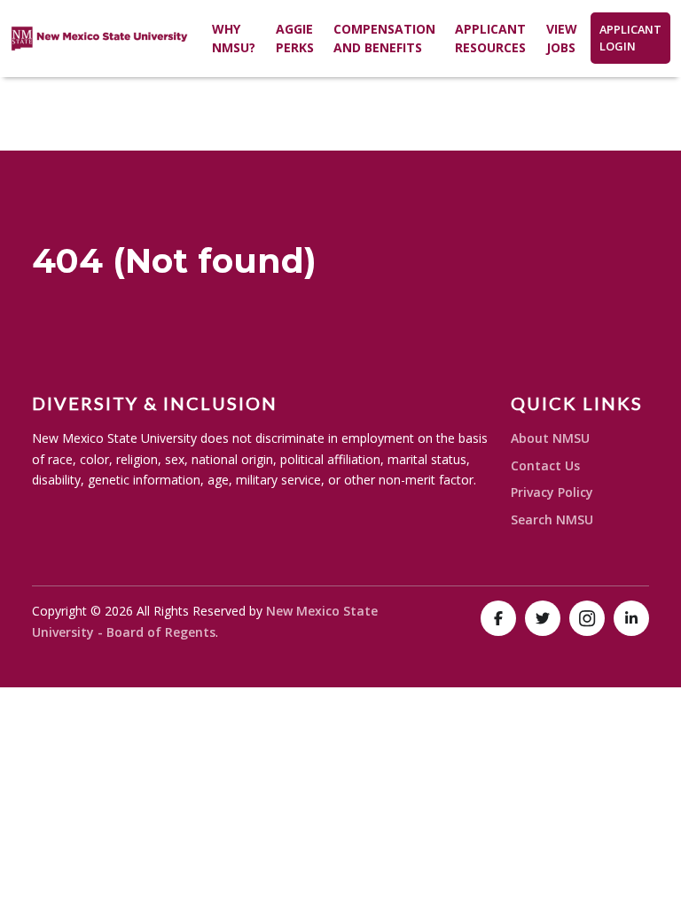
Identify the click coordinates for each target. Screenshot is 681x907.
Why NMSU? (233, 38)
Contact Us (545, 465)
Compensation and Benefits (384, 38)
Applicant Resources (490, 38)
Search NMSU (552, 519)
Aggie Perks (295, 38)
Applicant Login (630, 37)
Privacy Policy (552, 492)
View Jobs (561, 38)
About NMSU (550, 438)
